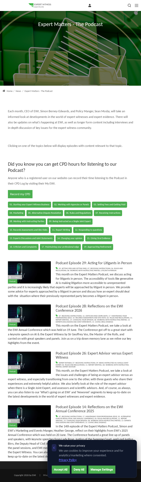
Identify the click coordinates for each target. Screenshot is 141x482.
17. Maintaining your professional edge (100, 417)
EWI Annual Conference (83, 419)
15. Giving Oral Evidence (102, 322)
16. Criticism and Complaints (95, 316)
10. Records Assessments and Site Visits (89, 318)
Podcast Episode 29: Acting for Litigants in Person (94, 263)
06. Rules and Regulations (118, 318)
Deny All (79, 469)
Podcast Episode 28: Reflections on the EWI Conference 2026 (89, 308)
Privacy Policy (68, 460)
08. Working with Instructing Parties (83, 271)
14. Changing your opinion (81, 320)
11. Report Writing (93, 365)
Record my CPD (20, 194)
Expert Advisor (69, 367)
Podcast (12, 281)
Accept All (60, 469)
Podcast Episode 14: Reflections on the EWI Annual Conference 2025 (89, 409)
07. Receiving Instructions (99, 269)
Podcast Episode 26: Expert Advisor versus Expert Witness (94, 356)
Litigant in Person (108, 271)
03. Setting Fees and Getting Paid (73, 269)
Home (9, 91)
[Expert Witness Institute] (40, 5)
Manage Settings (102, 469)
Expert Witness (65, 363)
